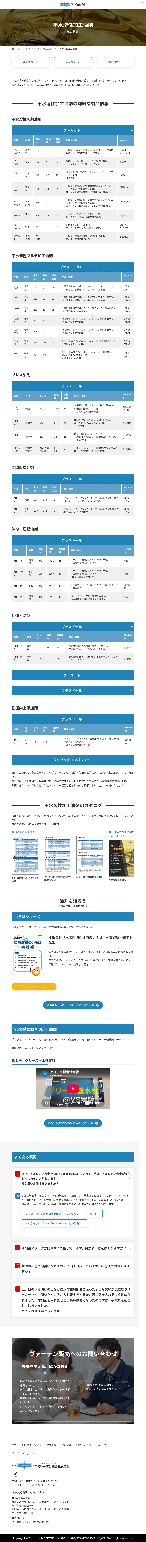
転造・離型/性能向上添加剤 (89, 876)
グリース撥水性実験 (40, 1060)
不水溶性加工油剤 (117, 879)
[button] (30, 62)
